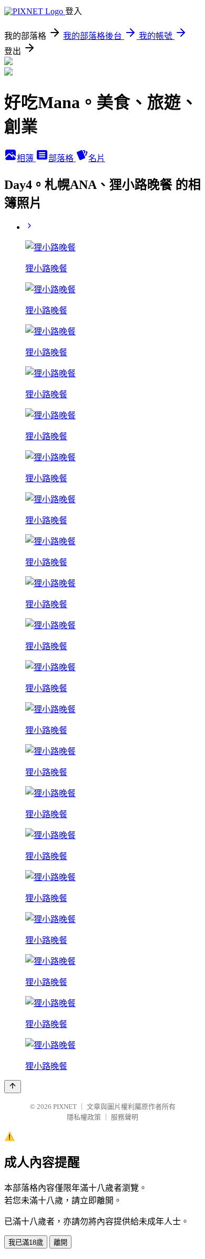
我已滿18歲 (25, 1242)
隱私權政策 (84, 1117)
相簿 (26, 158)
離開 (60, 1242)
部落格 (62, 158)
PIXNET (65, 1106)
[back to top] (12, 1086)
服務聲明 (124, 1117)
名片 (96, 158)
